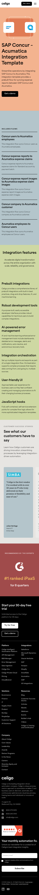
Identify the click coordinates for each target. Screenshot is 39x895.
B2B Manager (7, 658)
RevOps (4, 713)
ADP (22, 680)
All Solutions (6, 723)
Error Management (9, 662)
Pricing (4, 676)
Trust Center (28, 882)
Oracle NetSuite (27, 658)
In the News (6, 757)
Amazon (24, 666)
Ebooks (24, 708)
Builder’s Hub (26, 718)
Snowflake (25, 673)
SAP (22, 662)
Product (5, 709)
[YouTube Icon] (8, 889)
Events (23, 715)
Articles (24, 704)
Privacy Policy (6, 884)
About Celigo (7, 739)
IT (2, 702)
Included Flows (9, 129)
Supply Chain (6, 706)
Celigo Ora (6, 669)
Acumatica (25, 676)
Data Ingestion (7, 666)
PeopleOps (6, 716)
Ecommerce (6, 695)
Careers (5, 761)
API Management (8, 655)
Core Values (6, 743)
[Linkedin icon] (3, 889)
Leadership (6, 746)
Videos (23, 722)
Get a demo (26, 3)
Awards (4, 750)
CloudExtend (6, 680)
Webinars (24, 711)
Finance (5, 699)
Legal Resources (23, 884)
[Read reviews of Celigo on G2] (12, 830)
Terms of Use (14, 884)
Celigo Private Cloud (9, 673)
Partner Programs (8, 753)
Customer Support (8, 720)
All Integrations (27, 683)
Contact (5, 770)
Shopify (24, 669)
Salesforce (25, 649)
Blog (23, 695)
